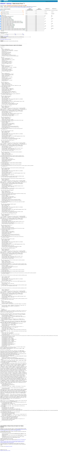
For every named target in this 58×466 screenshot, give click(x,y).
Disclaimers (1, 450)
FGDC (13, 7)
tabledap (9, 3)
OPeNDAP (17, 429)
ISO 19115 (15, 7)
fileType (21, 439)
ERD (56, 1)
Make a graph (31, 7)
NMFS (52, 1)
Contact (9, 450)
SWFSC (55, 1)
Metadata (19, 7)
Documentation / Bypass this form (5, 39)
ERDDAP (2, 3)
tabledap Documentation (9, 446)
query (24, 439)
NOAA (51, 1)
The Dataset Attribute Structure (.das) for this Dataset (11, 45)
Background (22, 7)
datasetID (18, 439)
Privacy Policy (6, 450)
